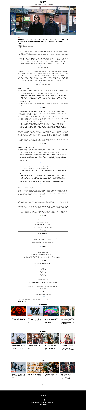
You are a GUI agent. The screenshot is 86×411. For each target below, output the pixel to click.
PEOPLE (19, 37)
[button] (43, 384)
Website (48, 222)
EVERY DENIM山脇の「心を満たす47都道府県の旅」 (43, 4)
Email (45, 222)
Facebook (41, 222)
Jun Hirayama (24, 46)
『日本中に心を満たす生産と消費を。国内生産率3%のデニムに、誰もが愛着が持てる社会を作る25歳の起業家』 (48, 71)
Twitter (38, 222)
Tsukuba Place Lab (35, 282)
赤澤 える (43, 58)
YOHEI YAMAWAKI (22, 45)
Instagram (44, 235)
